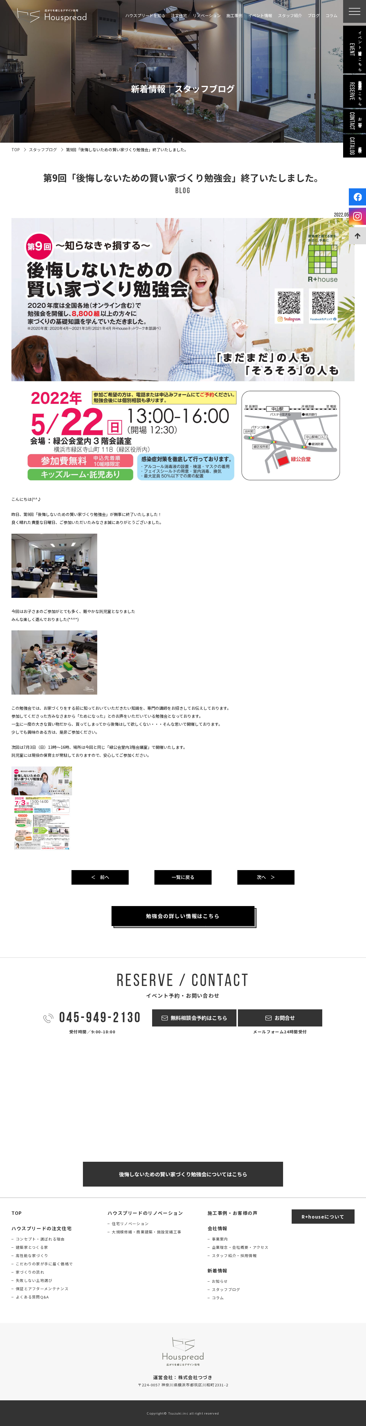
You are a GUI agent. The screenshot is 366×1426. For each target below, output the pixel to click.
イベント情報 (260, 15)
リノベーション (207, 15)
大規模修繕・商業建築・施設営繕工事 (146, 1232)
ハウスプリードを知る (145, 15)
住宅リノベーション (130, 1223)
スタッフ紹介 (290, 15)
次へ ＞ (266, 877)
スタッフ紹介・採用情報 (234, 1255)
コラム (331, 15)
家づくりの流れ (30, 1272)
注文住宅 (179, 15)
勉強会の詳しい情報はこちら (183, 915)
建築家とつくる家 (32, 1247)
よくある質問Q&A (32, 1297)
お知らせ (220, 1281)
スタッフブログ (43, 149)
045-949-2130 (100, 1019)
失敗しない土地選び (34, 1280)
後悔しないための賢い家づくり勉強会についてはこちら (183, 1174)
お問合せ (284, 1017)
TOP (15, 149)
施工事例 (234, 15)
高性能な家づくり (32, 1255)
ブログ (314, 15)
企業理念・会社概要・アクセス (240, 1247)
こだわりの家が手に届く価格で (44, 1263)
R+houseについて (323, 1216)
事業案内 (220, 1239)
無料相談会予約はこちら (199, 1017)
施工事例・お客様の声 (233, 1212)
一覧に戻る (183, 877)
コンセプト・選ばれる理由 (40, 1239)
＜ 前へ (100, 877)
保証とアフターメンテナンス (42, 1288)
